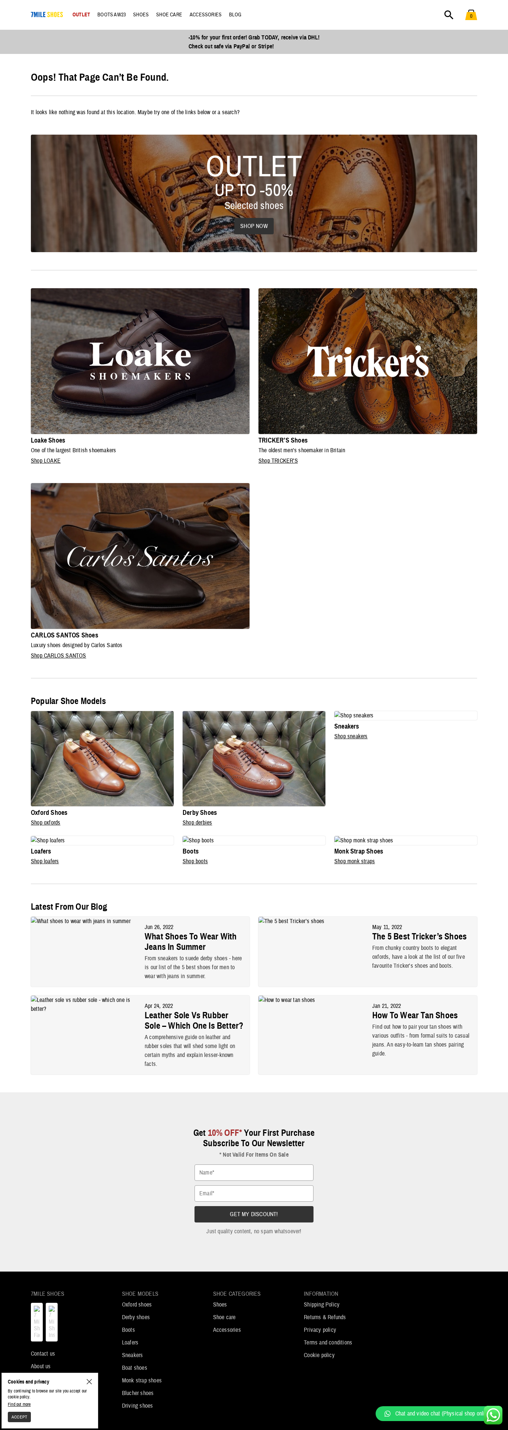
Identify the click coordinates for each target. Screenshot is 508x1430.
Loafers (130, 1343)
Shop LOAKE (46, 461)
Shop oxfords (45, 823)
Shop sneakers (351, 736)
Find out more (19, 1404)
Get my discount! (254, 1214)
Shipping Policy (322, 1305)
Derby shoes (136, 1317)
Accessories (227, 1330)
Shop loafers (45, 861)
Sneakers (132, 1355)
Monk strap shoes (142, 1381)
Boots (128, 1330)
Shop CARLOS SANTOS (58, 656)
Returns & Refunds (325, 1317)
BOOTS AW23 (111, 14)
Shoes (220, 1305)
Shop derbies (197, 823)
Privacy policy (320, 1330)
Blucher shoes (138, 1393)
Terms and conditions (328, 1343)
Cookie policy (319, 1355)
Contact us (43, 1354)
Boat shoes (134, 1368)
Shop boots (195, 861)
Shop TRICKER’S (278, 461)
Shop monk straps (354, 861)
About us (41, 1366)
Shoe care (224, 1317)
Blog (235, 14)
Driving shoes (137, 1406)
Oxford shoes (137, 1305)
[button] (438, 1413)
